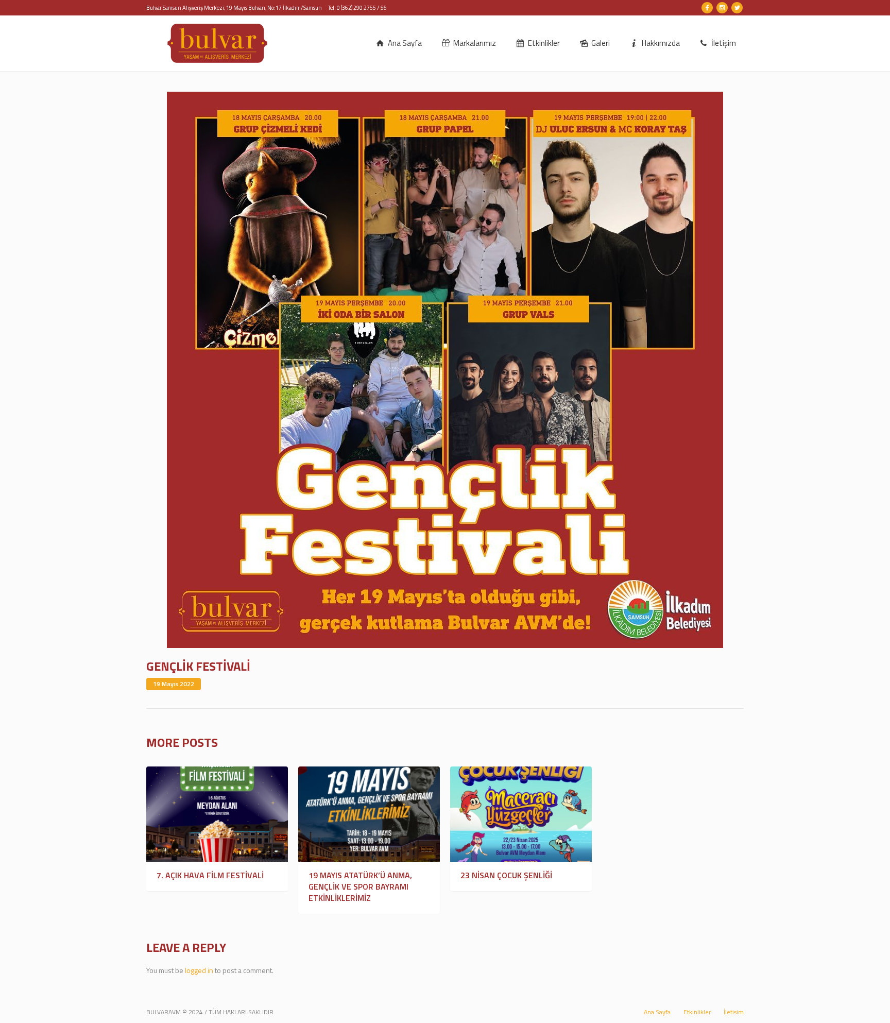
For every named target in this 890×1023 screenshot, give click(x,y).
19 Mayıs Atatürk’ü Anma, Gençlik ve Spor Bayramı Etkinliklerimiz (360, 886)
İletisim (734, 1012)
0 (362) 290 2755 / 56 (362, 8)
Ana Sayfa (657, 1012)
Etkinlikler (697, 1012)
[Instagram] (722, 7)
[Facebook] (707, 7)
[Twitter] (737, 7)
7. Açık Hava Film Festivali (210, 875)
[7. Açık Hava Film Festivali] (217, 814)
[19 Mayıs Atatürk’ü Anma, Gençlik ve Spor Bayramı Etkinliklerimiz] (369, 814)
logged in (199, 970)
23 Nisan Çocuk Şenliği (506, 875)
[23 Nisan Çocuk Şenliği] (521, 814)
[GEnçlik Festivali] (445, 369)
